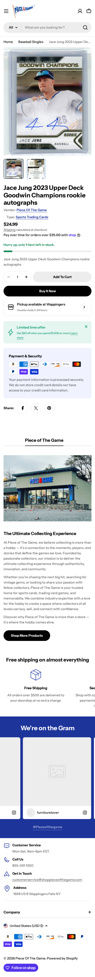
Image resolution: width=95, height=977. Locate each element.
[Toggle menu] (6, 11)
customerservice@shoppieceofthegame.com (47, 880)
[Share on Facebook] (22, 408)
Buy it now (47, 291)
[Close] (86, 326)
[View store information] (84, 307)
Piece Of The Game (32, 210)
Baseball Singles (30, 42)
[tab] (44, 441)
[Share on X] (36, 408)
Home (8, 42)
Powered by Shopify (62, 958)
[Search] (85, 27)
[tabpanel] (47, 546)
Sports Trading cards (32, 217)
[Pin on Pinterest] (49, 408)
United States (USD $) (26, 926)
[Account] (80, 11)
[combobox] (47, 27)
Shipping (9, 230)
